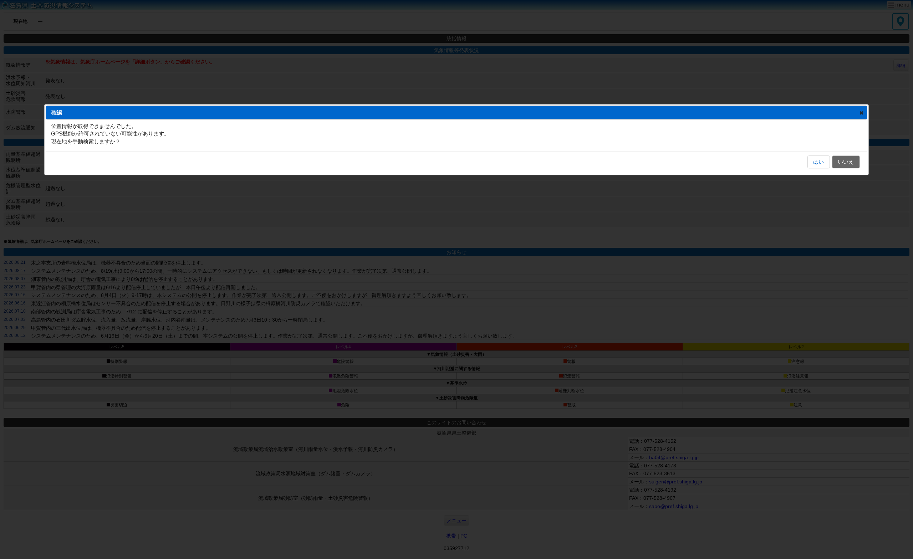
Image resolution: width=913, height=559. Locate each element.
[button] (861, 112)
